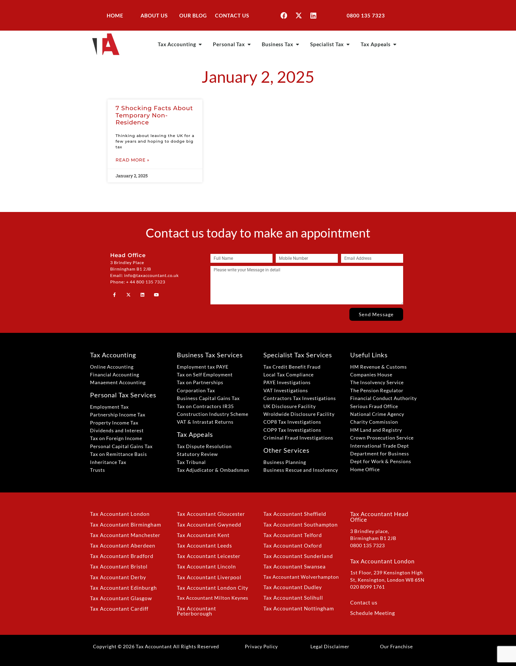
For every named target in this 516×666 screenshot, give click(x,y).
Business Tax (277, 44)
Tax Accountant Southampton (300, 524)
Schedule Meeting (372, 613)
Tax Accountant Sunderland (298, 556)
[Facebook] (284, 15)
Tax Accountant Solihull (293, 598)
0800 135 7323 (366, 15)
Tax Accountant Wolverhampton (301, 577)
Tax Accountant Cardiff (119, 609)
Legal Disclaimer (329, 646)
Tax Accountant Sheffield (294, 514)
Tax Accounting (177, 44)
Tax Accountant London (120, 514)
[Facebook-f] (114, 294)
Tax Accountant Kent (203, 535)
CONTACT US (232, 15)
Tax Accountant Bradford (121, 556)
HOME (115, 15)
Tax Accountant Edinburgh (123, 588)
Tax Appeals (375, 44)
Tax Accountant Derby (118, 577)
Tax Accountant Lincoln (206, 566)
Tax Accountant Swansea (294, 566)
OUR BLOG (193, 15)
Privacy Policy (261, 646)
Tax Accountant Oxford (292, 545)
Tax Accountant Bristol (119, 566)
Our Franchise (396, 646)
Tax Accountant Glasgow (121, 598)
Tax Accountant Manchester (125, 535)
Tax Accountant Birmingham (125, 524)
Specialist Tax (327, 44)
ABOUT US (154, 15)
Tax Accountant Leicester (209, 556)
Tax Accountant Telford (292, 535)
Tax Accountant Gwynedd (209, 524)
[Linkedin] (313, 15)
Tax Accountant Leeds (204, 545)
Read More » (132, 160)
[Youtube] (156, 294)
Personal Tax (229, 44)
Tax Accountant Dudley (292, 587)
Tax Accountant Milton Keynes (212, 598)
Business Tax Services (210, 355)
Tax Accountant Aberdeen (122, 545)
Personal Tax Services (123, 395)
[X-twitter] (298, 15)
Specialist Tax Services (297, 355)
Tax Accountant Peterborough (196, 611)
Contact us (363, 602)
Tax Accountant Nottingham (298, 608)
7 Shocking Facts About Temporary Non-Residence (154, 115)
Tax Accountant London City (212, 588)
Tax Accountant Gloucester (211, 514)
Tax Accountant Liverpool (209, 577)
